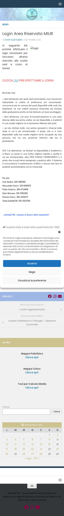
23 (57, 449)
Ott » (36, 458)
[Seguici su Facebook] (50, 296)
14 (41, 444)
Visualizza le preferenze (32, 280)
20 (32, 449)
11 (15, 444)
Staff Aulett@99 (13, 39)
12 (24, 444)
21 (41, 449)
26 (23, 454)
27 (32, 454)
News (5, 24)
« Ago (28, 458)
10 (7, 444)
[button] (59, 232)
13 (32, 444)
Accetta (32, 263)
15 (49, 444)
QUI (16, 80)
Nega (32, 272)
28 (40, 454)
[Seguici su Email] (60, 296)
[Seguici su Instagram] (55, 296)
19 (24, 449)
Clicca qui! (32, 372)
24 (6, 454)
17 (7, 449)
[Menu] (60, 4)
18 (15, 449)
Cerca (5, 406)
